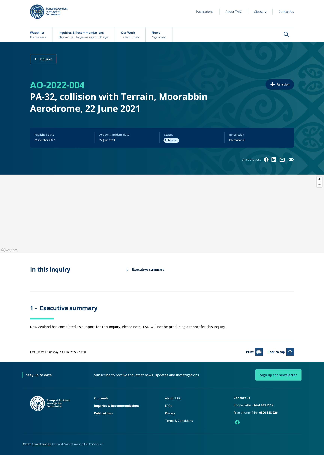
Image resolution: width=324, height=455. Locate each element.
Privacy (170, 413)
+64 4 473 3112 (262, 405)
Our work (101, 398)
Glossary (260, 12)
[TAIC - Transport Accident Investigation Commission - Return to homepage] (49, 12)
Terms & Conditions (179, 421)
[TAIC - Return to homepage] (56, 411)
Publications (204, 12)
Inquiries (43, 59)
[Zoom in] (319, 179)
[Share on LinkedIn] (274, 159)
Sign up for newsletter (278, 375)
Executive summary (144, 269)
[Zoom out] (319, 184)
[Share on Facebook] (266, 159)
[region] (162, 214)
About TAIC (234, 12)
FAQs (168, 406)
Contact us (242, 398)
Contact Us (286, 12)
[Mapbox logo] (9, 250)
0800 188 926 (268, 413)
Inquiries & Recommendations (116, 406)
